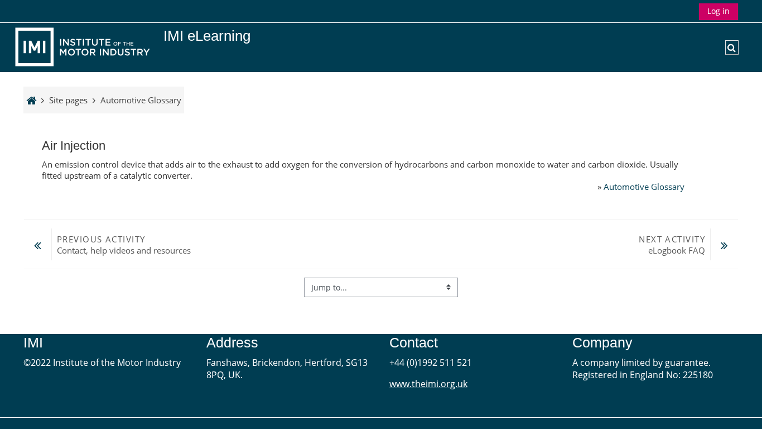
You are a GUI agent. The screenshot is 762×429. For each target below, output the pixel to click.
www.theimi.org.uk (428, 384)
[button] (732, 47)
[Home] (85, 46)
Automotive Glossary (644, 186)
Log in (718, 11)
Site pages (68, 100)
